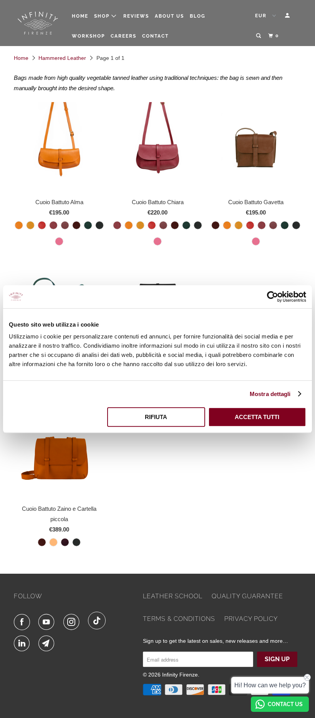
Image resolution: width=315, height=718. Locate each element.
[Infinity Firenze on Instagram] (73, 622)
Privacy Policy (251, 618)
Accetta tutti (257, 417)
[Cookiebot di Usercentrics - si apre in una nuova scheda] (272, 296)
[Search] (259, 36)
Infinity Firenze (180, 675)
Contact (155, 36)
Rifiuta (156, 417)
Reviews (136, 16)
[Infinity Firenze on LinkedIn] (23, 643)
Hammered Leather (62, 58)
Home (80, 16)
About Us (169, 16)
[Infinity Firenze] (37, 23)
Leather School (172, 596)
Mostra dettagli (270, 394)
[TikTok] (98, 620)
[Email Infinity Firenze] (48, 643)
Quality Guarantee (247, 596)
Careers (123, 36)
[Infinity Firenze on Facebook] (23, 622)
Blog (198, 16)
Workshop (88, 36)
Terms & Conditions (179, 618)
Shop (102, 16)
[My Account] (288, 15)
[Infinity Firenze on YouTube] (48, 622)
